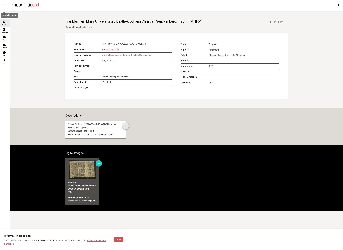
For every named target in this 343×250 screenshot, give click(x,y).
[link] (5, 15)
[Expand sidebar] (4, 5)
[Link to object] (271, 22)
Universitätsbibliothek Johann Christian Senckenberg (127, 55)
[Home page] (25, 6)
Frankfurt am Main (110, 49)
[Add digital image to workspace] (99, 163)
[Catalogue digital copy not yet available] (125, 126)
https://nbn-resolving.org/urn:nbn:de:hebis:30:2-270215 (94, 200)
